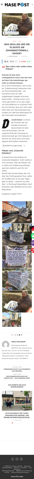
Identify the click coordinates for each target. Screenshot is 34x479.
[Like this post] (13, 335)
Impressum (26, 466)
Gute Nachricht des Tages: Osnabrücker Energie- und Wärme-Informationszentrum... (17, 415)
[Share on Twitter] (17, 335)
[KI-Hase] (4, 33)
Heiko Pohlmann (13, 56)
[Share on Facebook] (15, 335)
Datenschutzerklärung (7, 467)
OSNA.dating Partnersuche (8, 470)
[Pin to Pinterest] (19, 335)
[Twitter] (17, 459)
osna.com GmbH (18, 466)
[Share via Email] (21, 335)
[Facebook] (12, 459)
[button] (3, 407)
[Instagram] (21, 459)
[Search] (32, 4)
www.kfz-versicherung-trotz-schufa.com (20, 472)
